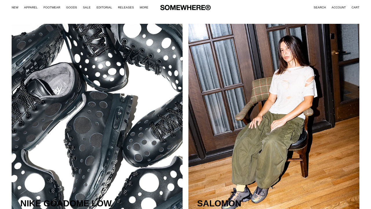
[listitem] (144, 7)
